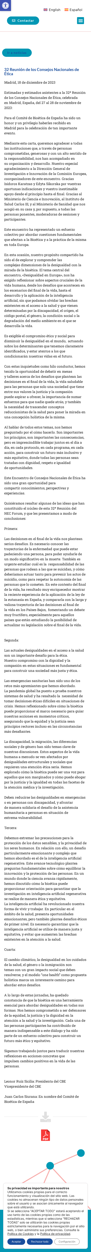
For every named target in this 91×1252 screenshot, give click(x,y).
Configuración (67, 1241)
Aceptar (16, 1241)
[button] (5, 5)
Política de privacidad (55, 1234)
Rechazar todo (39, 1241)
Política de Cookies (20, 1234)
